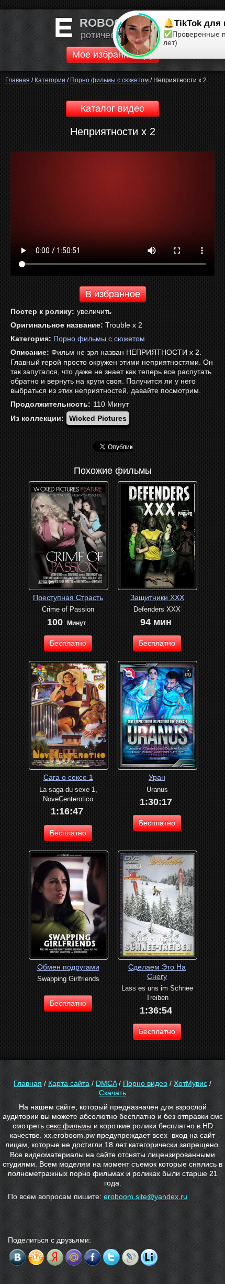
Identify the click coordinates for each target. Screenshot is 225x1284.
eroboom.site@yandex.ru (145, 1196)
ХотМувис (190, 1083)
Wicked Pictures (98, 418)
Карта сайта (68, 1083)
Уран (157, 777)
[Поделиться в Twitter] (111, 1257)
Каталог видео (112, 108)
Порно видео (145, 1083)
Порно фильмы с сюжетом (99, 338)
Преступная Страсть (68, 597)
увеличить (94, 311)
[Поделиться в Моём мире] (73, 1257)
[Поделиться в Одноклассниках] (36, 1257)
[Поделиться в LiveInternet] (149, 1257)
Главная (28, 1083)
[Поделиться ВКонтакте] (17, 1257)
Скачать (112, 1093)
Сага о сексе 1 (68, 777)
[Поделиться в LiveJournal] (130, 1257)
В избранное (112, 294)
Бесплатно (68, 643)
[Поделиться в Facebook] (92, 1257)
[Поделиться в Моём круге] (55, 1257)
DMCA (106, 1083)
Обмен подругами (68, 967)
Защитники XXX (157, 597)
